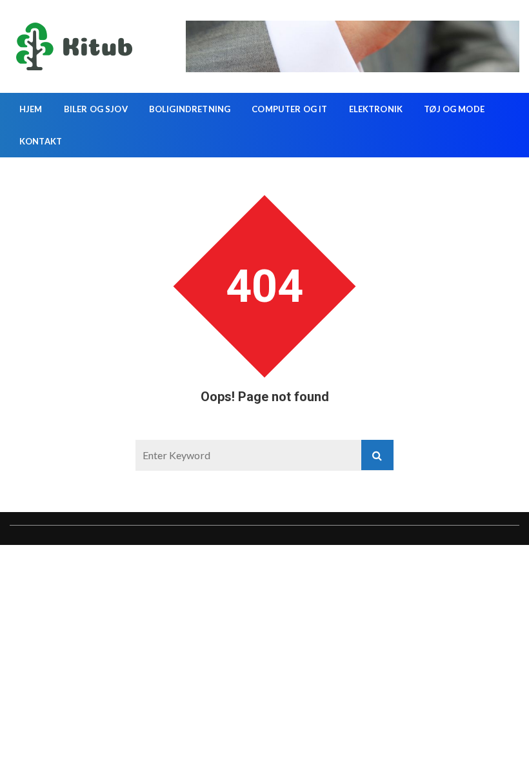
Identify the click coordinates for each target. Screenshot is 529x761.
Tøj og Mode (454, 109)
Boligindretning (189, 109)
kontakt (40, 141)
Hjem (31, 109)
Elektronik (376, 109)
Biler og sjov (96, 109)
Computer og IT (289, 109)
